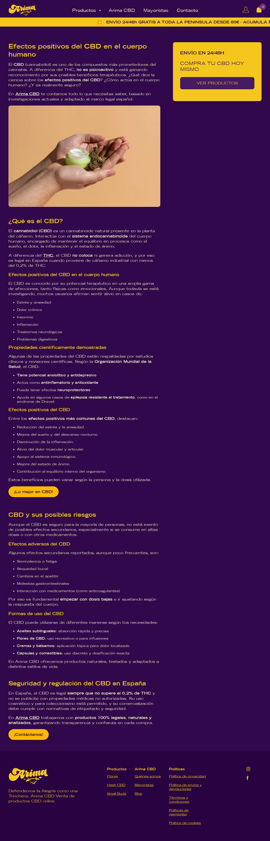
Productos (84, 10)
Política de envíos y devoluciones (185, 787)
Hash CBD (116, 785)
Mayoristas (155, 10)
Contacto (187, 10)
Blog (138, 794)
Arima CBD (122, 10)
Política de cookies (185, 823)
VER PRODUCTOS (217, 83)
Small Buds (116, 794)
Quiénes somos (148, 776)
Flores (112, 776)
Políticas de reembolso (179, 812)
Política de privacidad (187, 776)
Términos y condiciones (179, 800)
